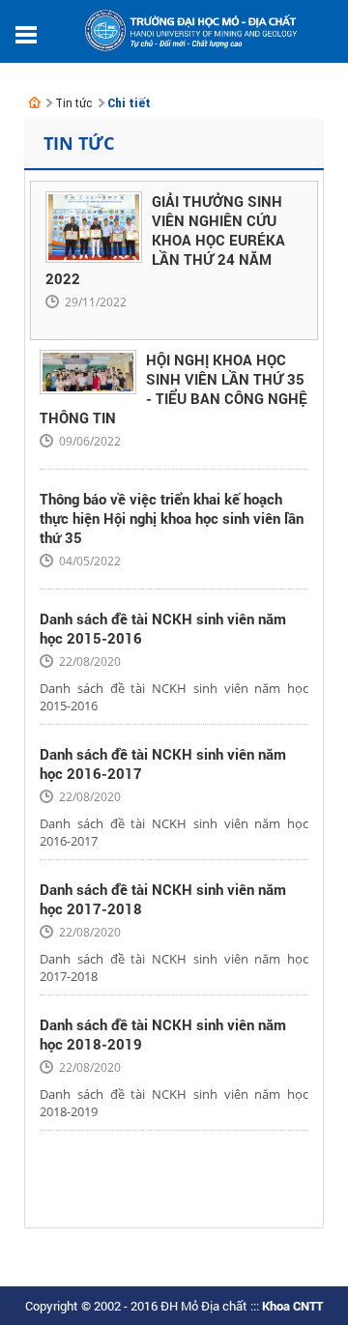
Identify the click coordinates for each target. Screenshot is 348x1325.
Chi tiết (129, 103)
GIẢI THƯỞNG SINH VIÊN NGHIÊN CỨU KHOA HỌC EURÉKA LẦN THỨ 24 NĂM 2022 (165, 239)
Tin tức (73, 103)
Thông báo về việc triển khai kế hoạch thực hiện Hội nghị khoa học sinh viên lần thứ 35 (172, 518)
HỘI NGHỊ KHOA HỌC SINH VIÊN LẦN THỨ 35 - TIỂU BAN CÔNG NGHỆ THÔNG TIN (173, 388)
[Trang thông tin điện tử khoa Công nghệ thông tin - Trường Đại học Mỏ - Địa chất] (35, 102)
